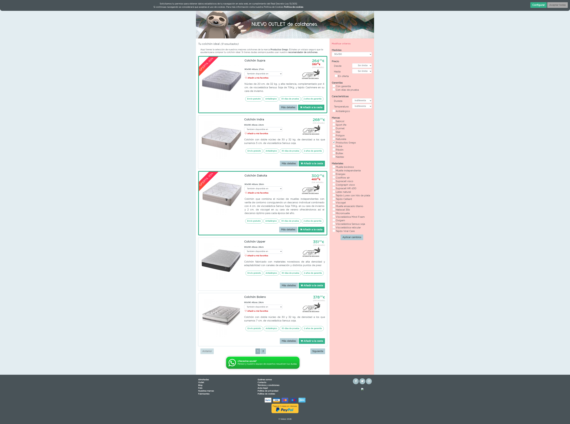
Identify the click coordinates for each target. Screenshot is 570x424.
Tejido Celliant (344, 199)
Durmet (340, 128)
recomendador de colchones (303, 52)
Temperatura (341, 107)
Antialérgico (343, 111)
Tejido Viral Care (345, 231)
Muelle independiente (348, 170)
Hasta (337, 71)
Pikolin (339, 150)
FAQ (200, 388)
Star (338, 132)
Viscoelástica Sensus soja (350, 224)
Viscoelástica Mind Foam (350, 217)
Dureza (338, 101)
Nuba (339, 146)
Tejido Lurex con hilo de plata (353, 195)
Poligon (340, 135)
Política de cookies (266, 394)
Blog (200, 385)
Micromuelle (343, 213)
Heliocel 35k (343, 210)
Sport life (341, 125)
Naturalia (341, 139)
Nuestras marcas (206, 391)
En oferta (343, 76)
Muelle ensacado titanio (349, 206)
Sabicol (340, 121)
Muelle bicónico (345, 167)
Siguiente (317, 351)
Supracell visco (344, 181)
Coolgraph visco (345, 185)
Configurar (538, 5)
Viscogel (341, 203)
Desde (337, 66)
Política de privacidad (268, 391)
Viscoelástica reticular (348, 227)
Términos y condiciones (268, 385)
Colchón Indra (254, 119)
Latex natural (343, 192)
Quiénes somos (265, 380)
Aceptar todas (557, 5)
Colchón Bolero (255, 297)
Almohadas (203, 380)
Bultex (339, 153)
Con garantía (343, 86)
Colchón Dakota (255, 175)
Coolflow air (343, 178)
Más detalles (288, 107)
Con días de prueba (347, 90)
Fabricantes (203, 394)
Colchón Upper (254, 241)
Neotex (340, 157)
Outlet (201, 382)
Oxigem (340, 220)
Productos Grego (346, 143)
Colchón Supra (254, 60)
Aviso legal (263, 388)
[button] (209, 23)
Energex (340, 174)
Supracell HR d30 (346, 188)
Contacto (262, 382)
